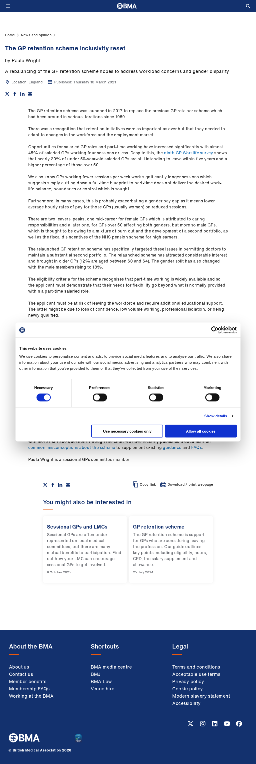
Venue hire (102, 688)
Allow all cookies (201, 431)
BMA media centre (111, 667)
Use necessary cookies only (127, 431)
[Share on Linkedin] (22, 94)
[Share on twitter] (7, 94)
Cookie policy (187, 688)
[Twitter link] (191, 725)
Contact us (21, 674)
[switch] (100, 398)
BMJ (96, 674)
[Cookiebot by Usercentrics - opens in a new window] (215, 330)
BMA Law (101, 681)
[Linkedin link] (215, 725)
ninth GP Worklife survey (188, 153)
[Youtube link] (227, 725)
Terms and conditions (196, 667)
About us (19, 667)
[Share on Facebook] (14, 94)
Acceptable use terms (196, 674)
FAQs (196, 447)
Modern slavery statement (201, 696)
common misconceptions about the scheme (71, 447)
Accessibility (186, 703)
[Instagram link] (203, 725)
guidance (172, 447)
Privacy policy (188, 681)
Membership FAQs (29, 688)
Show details (215, 416)
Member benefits (27, 681)
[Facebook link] (239, 725)
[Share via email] (30, 94)
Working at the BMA (31, 696)
